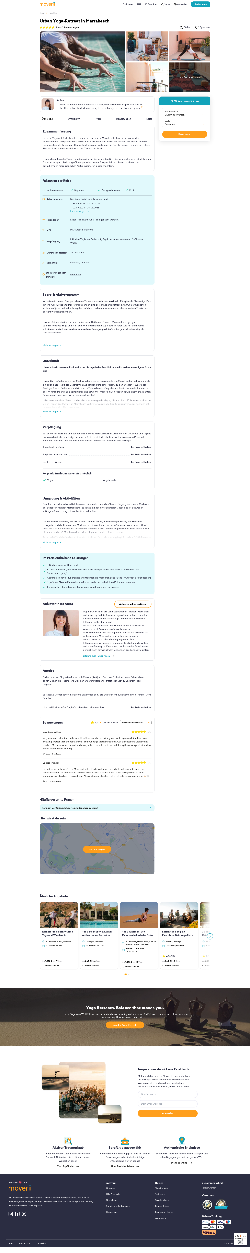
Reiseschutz (111, 1212)
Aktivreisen (160, 1217)
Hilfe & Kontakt (113, 1194)
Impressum (24, 1243)
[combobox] (183, 115)
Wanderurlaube (162, 1200)
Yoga (42, 13)
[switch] (240, 1242)
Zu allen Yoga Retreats (125, 1025)
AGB (11, 1243)
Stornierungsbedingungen (118, 1206)
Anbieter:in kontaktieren (133, 604)
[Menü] (245, 1234)
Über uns (110, 1188)
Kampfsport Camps (164, 1212)
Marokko (53, 13)
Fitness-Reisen (162, 1206)
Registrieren (201, 4)
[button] (97, 807)
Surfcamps (160, 1194)
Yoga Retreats (161, 1188)
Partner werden (209, 1187)
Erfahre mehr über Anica (96, 655)
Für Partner (128, 4)
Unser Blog (111, 1200)
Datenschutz (41, 1243)
